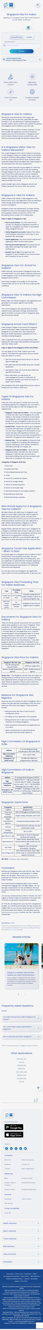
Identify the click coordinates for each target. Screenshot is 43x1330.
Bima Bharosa (35, 1276)
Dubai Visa (21, 1069)
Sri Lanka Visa (21, 1078)
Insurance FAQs (27, 1178)
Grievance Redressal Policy (14, 1279)
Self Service (9, 1203)
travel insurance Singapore (11, 912)
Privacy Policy (25, 1276)
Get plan (21, 51)
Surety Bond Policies (28, 1183)
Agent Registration (28, 1169)
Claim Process (26, 1199)
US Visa (21, 1062)
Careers (7, 1169)
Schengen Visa (21, 1072)
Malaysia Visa (21, 1075)
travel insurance (30, 876)
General (26, 1279)
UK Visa (21, 1082)
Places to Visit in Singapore (19, 859)
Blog (6, 1178)
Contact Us (25, 1164)
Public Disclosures (28, 1160)
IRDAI (34, 1274)
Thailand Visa (21, 1065)
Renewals (8, 1199)
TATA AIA (8, 1213)
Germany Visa (21, 1059)
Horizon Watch (10, 1189)
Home (4, 1045)
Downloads (28, 1274)
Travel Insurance (13, 1046)
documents (13, 930)
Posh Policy (24, 1281)
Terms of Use (19, 1274)
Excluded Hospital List (29, 1189)
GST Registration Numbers (11, 1276)
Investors (8, 1164)
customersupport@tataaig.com (24, 1321)
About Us (8, 1160)
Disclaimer (10, 1274)
